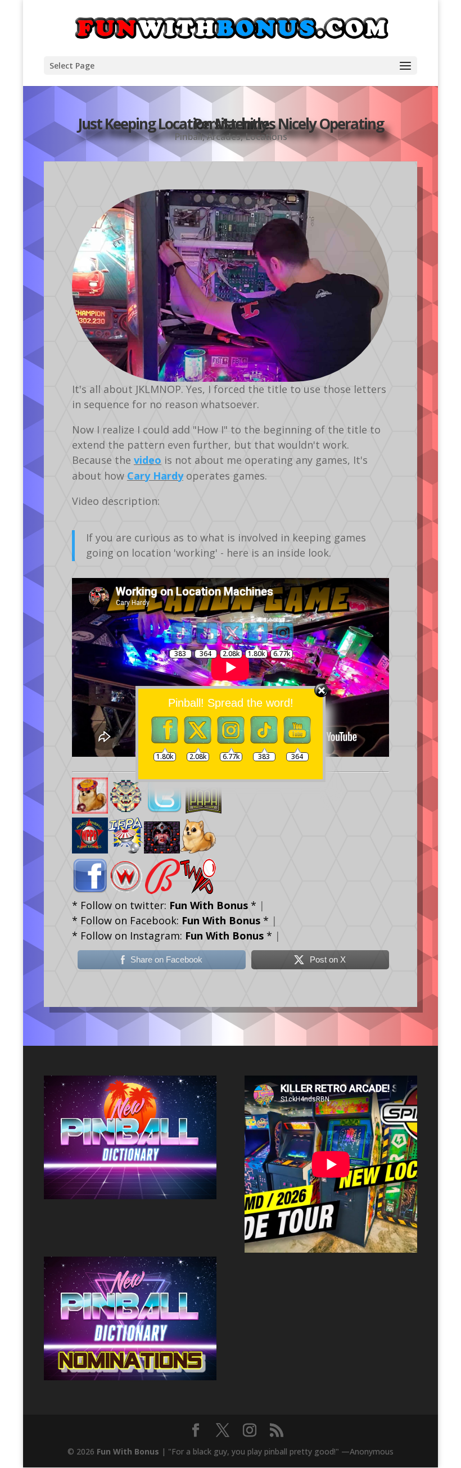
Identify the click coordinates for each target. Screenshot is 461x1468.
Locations (266, 136)
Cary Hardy (155, 475)
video (147, 460)
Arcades (224, 136)
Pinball (188, 136)
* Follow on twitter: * (164, 905)
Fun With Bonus (128, 1451)
